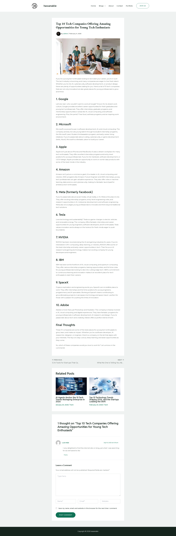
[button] (105, 6)
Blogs (101, 6)
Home (93, 6)
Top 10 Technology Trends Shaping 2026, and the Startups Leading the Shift (104, 399)
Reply (66, 455)
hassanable (50, 5)
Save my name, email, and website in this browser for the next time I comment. (87, 508)
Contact (120, 6)
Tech (72, 405)
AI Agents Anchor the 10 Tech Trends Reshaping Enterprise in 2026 (70, 399)
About (111, 6)
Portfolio (129, 6)
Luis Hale (65, 443)
